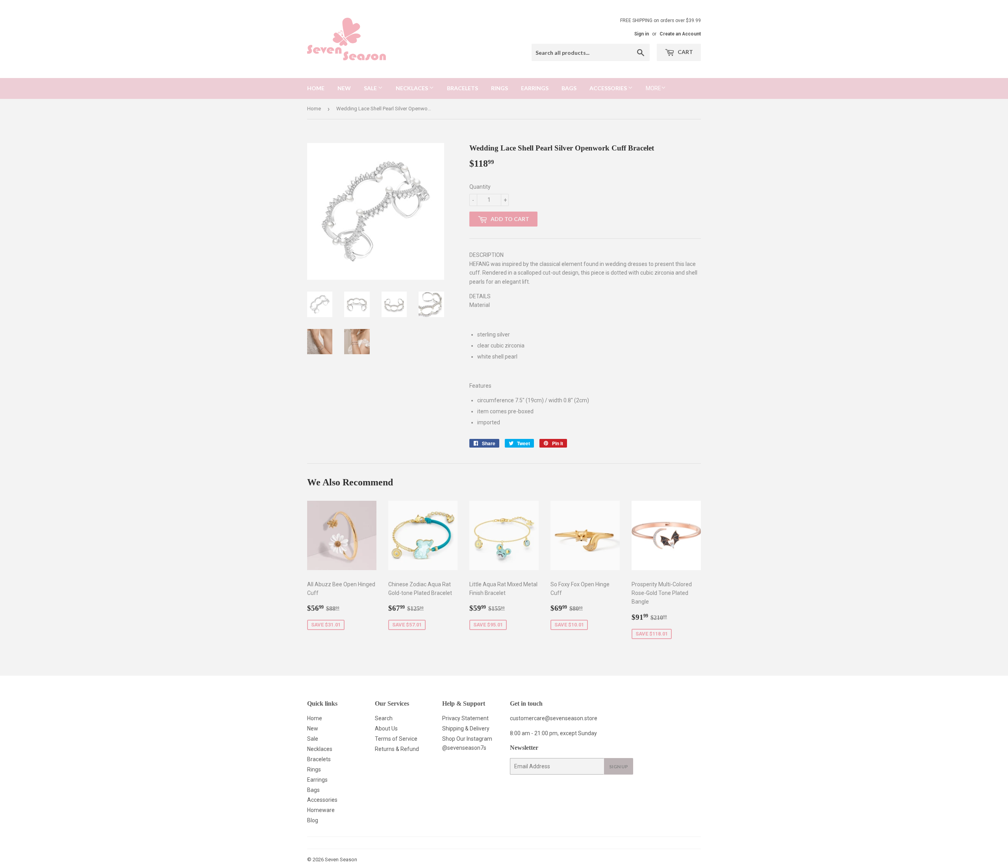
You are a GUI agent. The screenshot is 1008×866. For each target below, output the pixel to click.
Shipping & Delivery (465, 728)
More (653, 88)
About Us (386, 728)
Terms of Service (396, 739)
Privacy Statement (465, 718)
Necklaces (412, 88)
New (344, 88)
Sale (371, 88)
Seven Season (341, 859)
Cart (684, 51)
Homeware (321, 810)
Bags (568, 88)
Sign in (641, 34)
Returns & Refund (397, 749)
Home (315, 88)
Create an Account (680, 34)
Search (384, 718)
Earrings (534, 88)
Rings (499, 88)
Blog (312, 820)
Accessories (608, 88)
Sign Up (618, 766)
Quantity (480, 187)
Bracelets (462, 88)
